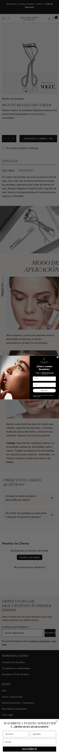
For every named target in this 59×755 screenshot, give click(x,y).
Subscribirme (44, 390)
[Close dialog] (57, 357)
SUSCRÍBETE (29, 749)
